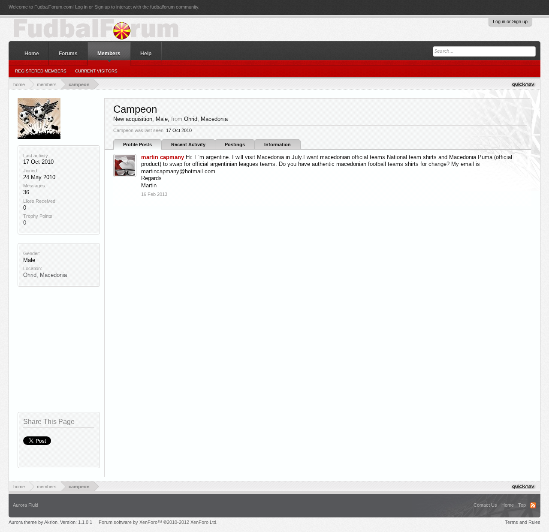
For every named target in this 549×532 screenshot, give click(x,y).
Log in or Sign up (510, 21)
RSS (533, 505)
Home (31, 54)
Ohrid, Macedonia (45, 275)
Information (277, 144)
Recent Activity (188, 144)
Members (109, 54)
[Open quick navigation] (524, 84)
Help (145, 54)
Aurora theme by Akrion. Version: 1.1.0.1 (50, 522)
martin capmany (162, 157)
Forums (68, 54)
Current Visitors (96, 71)
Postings (235, 144)
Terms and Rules (522, 522)
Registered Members (40, 71)
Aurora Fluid (25, 505)
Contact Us (485, 505)
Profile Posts (137, 144)
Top (522, 505)
